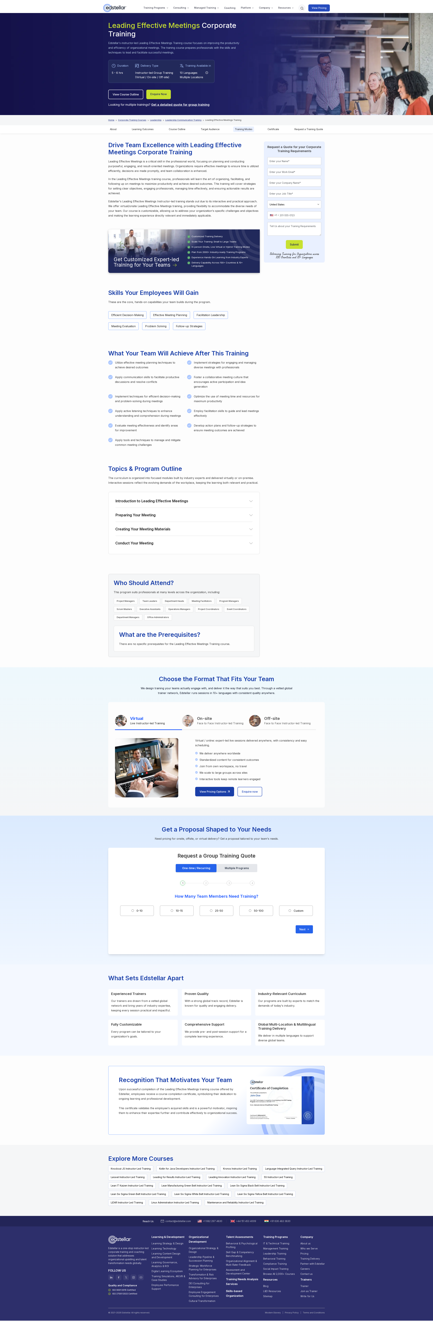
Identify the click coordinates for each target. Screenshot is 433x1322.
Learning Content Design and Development (166, 1255)
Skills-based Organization (234, 1293)
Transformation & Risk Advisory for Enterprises (203, 1276)
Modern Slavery (273, 1312)
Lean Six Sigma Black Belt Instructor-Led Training (257, 1185)
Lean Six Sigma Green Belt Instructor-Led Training (138, 1194)
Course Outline (177, 129)
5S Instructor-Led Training (278, 1177)
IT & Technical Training (276, 1243)
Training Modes (243, 129)
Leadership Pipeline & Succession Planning (201, 1259)
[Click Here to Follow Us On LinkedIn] (111, 1277)
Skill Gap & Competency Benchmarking (240, 1254)
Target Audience (210, 129)
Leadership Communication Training (183, 120)
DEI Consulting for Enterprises (199, 1285)
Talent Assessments (239, 1237)
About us (305, 1243)
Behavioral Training (274, 1258)
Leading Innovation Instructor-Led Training (232, 1177)
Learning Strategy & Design (167, 1243)
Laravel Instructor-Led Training (128, 1177)
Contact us (306, 1273)
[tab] (148, 721)
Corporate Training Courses (132, 120)
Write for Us (307, 1296)
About (113, 129)
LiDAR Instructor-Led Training (127, 1202)
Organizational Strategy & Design (203, 1250)
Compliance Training (275, 1263)
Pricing (304, 1253)
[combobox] (274, 215)
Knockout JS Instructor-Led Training (131, 1168)
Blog (265, 1286)
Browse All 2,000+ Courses (279, 1273)
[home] (115, 8)
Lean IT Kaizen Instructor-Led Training (132, 1185)
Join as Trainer (308, 1291)
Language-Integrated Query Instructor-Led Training (293, 1168)
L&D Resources (272, 1291)
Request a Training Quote (308, 129)
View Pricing (319, 7)
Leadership (156, 120)
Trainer (304, 1286)
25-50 (219, 910)
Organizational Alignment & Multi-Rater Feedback (241, 1263)
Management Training (275, 1248)
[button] (154, 8)
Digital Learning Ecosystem (167, 1271)
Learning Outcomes (143, 129)
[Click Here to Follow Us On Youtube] (141, 1277)
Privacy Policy (292, 1312)
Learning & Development (168, 1237)
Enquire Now (158, 94)
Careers (305, 1268)
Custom (298, 910)
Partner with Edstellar (312, 1263)
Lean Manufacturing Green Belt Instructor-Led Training (192, 1185)
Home (111, 120)
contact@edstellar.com (178, 1221)
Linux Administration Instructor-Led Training (175, 1202)
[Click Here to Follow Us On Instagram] (133, 1277)
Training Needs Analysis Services (242, 1282)
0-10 (139, 910)
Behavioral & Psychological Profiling (241, 1245)
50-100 (259, 910)
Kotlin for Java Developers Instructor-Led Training (187, 1168)
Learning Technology (164, 1248)
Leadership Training (274, 1253)
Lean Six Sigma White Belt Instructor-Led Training (201, 1194)
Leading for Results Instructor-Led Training (176, 1177)
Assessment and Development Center (238, 1271)
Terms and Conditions (314, 1312)
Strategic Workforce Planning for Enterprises (202, 1267)
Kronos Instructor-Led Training (240, 1168)
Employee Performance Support (165, 1287)
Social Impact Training (275, 1268)
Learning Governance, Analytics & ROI (165, 1264)
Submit (294, 244)
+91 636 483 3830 (280, 1221)
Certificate (273, 129)
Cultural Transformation (202, 1300)
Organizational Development (199, 1239)
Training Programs (154, 7)
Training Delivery (310, 1258)
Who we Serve (309, 1248)
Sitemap (267, 1296)
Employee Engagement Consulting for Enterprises (204, 1294)
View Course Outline (126, 94)
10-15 (179, 910)
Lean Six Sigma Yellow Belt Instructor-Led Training (265, 1194)
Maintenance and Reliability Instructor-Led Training (235, 1202)
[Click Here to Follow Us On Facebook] (118, 1277)
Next (302, 929)
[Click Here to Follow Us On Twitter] (126, 1277)
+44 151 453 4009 (246, 1221)
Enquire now (250, 791)
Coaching (229, 7)
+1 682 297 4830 (212, 1221)
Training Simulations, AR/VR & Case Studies (168, 1278)
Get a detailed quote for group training (180, 104)
